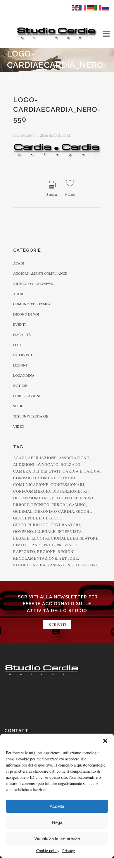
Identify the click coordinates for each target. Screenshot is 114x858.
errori (59, 504)
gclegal (23, 511)
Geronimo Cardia (54, 511)
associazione (74, 457)
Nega (57, 822)
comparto (24, 477)
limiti (20, 544)
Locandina (23, 375)
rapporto (24, 551)
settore (68, 558)
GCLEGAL (62, 135)
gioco (56, 518)
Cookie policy (47, 850)
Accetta (57, 806)
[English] (75, 7)
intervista (70, 531)
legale (21, 538)
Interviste (23, 355)
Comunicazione (31, 484)
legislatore (84, 538)
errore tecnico (31, 504)
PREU (49, 544)
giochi (83, 511)
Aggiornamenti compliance (40, 273)
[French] (83, 7)
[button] (105, 741)
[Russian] (106, 7)
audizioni (23, 464)
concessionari (67, 484)
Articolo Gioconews (33, 283)
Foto (18, 344)
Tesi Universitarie (30, 416)
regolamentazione (35, 558)
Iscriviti (57, 624)
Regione (46, 551)
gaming (77, 504)
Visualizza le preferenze (57, 838)
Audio (19, 293)
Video (18, 426)
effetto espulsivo (72, 498)
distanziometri (70, 491)
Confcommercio (31, 491)
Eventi (19, 324)
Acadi (18, 263)
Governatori (65, 524)
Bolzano (70, 464)
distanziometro (31, 498)
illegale (45, 531)
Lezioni (20, 365)
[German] (90, 7)
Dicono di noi (26, 314)
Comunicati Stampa (32, 304)
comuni (66, 477)
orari (35, 544)
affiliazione (42, 457)
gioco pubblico (31, 524)
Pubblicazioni (26, 395)
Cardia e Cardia (81, 471)
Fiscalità (22, 334)
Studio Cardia (29, 565)
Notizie (20, 385)
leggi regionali (50, 538)
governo (23, 531)
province (67, 544)
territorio (88, 565)
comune (47, 477)
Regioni (66, 551)
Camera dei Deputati (37, 471)
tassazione (60, 565)
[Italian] (98, 7)
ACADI (19, 457)
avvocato (47, 464)
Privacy (68, 850)
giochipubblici (30, 518)
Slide (18, 406)
